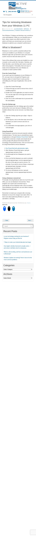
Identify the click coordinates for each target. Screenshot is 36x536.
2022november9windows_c (8, 30)
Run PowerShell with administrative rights (17, 148)
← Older (6, 220)
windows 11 (27, 30)
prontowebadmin (19, 29)
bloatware (17, 30)
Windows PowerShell (22, 137)
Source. (29, 203)
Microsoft (23, 30)
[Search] (31, 226)
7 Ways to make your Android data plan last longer (17, 242)
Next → (30, 220)
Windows (27, 29)
